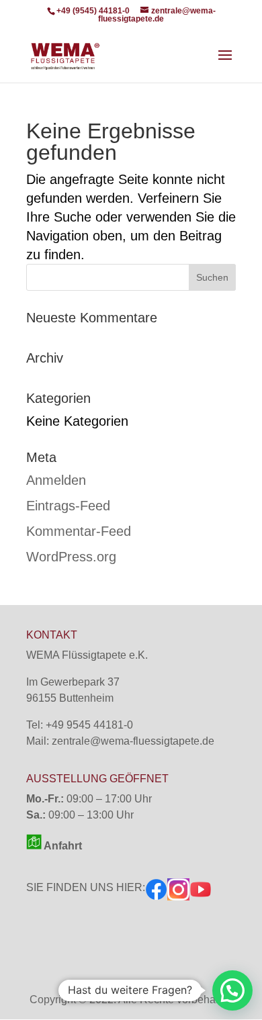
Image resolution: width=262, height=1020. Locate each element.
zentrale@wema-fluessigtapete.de (133, 741)
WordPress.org (71, 556)
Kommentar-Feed (78, 531)
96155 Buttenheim (70, 698)
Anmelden (56, 480)
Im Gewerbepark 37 (73, 682)
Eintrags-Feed (68, 505)
